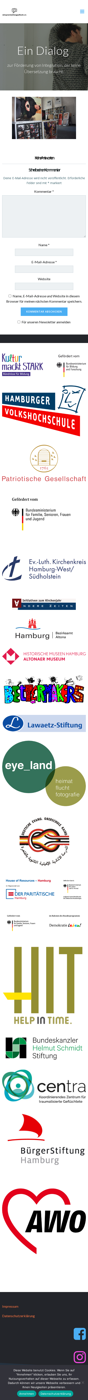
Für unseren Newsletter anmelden (46, 322)
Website (44, 279)
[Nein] (83, 1382)
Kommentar (44, 191)
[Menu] (82, 11)
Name (44, 245)
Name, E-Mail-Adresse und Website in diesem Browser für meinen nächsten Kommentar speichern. (44, 298)
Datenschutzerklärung (56, 1393)
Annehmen (26, 1393)
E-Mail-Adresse (44, 262)
